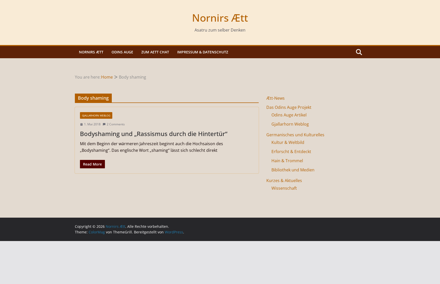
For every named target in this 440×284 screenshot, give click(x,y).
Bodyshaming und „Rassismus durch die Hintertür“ (153, 133)
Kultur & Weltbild (287, 142)
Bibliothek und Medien (292, 170)
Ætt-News (275, 98)
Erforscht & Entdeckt (291, 151)
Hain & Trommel (287, 160)
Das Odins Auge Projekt (288, 107)
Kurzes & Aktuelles (284, 180)
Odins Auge (122, 52)
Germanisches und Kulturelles (295, 135)
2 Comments (116, 124)
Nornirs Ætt (220, 18)
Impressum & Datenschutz (202, 52)
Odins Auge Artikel (289, 115)
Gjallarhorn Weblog (96, 115)
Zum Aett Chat (155, 52)
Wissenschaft (284, 188)
